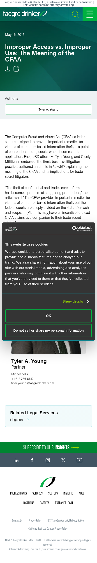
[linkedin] (16, 460)
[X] (63, 460)
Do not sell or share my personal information (48, 330)
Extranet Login (64, 503)
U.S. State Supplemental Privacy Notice (66, 520)
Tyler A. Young (48, 109)
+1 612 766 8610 (22, 378)
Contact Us (17, 520)
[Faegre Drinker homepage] (25, 14)
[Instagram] (48, 460)
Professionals (18, 493)
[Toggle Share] (16, 68)
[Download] (7, 68)
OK (48, 316)
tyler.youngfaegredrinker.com (32, 383)
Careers (44, 503)
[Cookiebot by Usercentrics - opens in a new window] (72, 229)
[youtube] (80, 460)
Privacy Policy (35, 520)
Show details (72, 301)
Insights (68, 493)
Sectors (53, 493)
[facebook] (32, 460)
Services (37, 493)
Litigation (16, 419)
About (82, 493)
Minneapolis (19, 374)
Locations (28, 503)
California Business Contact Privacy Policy (47, 528)
